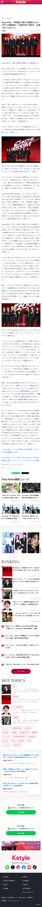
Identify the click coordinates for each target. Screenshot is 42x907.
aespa (13, 741)
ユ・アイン (6, 728)
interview (26, 888)
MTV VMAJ (5, 732)
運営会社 (3, 897)
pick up (6, 877)
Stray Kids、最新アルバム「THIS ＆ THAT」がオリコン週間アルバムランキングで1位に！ (31, 517)
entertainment (9, 881)
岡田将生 (34, 732)
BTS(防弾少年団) (16, 728)
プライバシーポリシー (14, 900)
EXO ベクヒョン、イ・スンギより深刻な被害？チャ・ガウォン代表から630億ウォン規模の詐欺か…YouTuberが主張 (26, 580)
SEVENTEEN (32, 736)
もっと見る (21, 671)
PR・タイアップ (28, 892)
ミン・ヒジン (6, 745)
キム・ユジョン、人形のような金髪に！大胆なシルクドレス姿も (22, 646)
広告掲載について (12, 897)
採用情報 (3, 900)
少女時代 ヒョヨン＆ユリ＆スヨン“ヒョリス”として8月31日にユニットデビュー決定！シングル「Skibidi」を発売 (26, 591)
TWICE (29, 741)
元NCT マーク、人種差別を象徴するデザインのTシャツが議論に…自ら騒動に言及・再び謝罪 (26, 603)
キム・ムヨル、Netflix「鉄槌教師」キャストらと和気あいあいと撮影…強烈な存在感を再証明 (22, 637)
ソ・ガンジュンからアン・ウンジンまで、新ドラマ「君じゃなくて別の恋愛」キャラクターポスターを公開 (26, 614)
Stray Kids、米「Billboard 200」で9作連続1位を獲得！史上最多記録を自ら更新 (11, 517)
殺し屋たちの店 (24, 732)
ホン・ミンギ (6, 736)
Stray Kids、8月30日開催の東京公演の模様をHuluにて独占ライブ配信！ (31, 496)
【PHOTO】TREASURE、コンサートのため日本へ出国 (22, 664)
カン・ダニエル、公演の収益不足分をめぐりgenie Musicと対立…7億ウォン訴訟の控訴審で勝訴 (22, 656)
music (5, 885)
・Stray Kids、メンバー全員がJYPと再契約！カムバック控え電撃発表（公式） (21, 450)
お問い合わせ (22, 897)
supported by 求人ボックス (34, 796)
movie (25, 877)
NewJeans (5, 741)
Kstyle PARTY (17, 745)
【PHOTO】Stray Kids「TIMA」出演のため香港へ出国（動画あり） (11, 496)
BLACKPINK (28, 728)
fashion (26, 881)
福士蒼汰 (14, 732)
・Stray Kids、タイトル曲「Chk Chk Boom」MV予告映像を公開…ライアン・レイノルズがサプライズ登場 (20, 459)
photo (25, 885)
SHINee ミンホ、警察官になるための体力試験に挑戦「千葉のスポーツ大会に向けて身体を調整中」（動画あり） (21, 627)
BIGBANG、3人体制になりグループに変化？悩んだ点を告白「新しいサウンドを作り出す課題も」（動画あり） (26, 569)
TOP (3, 18)
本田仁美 (21, 741)
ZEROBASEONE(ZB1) (19, 736)
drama (5, 888)
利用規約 (30, 897)
